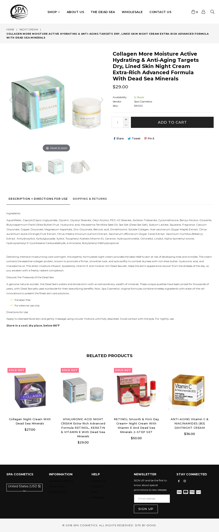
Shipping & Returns (90, 198)
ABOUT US (75, 12)
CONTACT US (160, 12)
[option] (26, 402)
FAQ (94, 492)
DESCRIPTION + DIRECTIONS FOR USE (38, 198)
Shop (52, 12)
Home (10, 29)
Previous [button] (2, 402)
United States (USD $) (24, 486)
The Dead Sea (103, 12)
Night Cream (28, 29)
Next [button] (216, 402)
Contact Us (98, 480)
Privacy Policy (58, 492)
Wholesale (132, 12)
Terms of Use (56, 486)
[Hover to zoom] (56, 103)
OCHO (151, 525)
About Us (97, 486)
